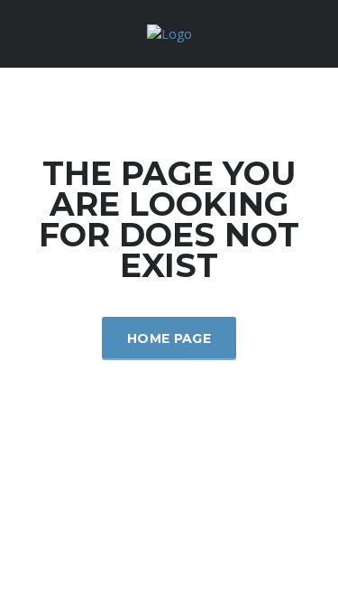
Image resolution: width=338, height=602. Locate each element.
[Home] (169, 33)
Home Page (169, 338)
